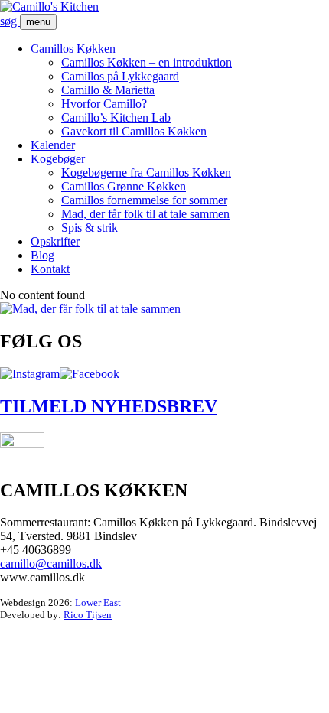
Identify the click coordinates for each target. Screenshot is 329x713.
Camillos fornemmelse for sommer (144, 200)
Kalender (53, 144)
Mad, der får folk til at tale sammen (145, 213)
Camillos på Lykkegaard (120, 76)
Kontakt (50, 268)
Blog (42, 255)
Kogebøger (58, 158)
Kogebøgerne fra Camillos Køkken (146, 172)
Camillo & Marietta (108, 89)
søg (10, 21)
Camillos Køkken (73, 48)
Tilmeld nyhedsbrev (108, 406)
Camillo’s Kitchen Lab (116, 117)
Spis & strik (89, 227)
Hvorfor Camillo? (104, 103)
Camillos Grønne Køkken (123, 186)
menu (38, 22)
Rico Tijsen (88, 614)
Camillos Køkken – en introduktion (146, 62)
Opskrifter (55, 241)
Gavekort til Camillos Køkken (134, 131)
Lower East (98, 602)
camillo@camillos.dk (51, 563)
